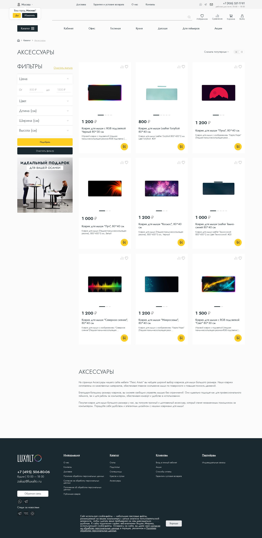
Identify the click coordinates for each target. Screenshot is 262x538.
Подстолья (114, 467)
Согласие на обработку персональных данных (81, 481)
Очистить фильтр (45, 151)
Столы (113, 462)
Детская (162, 28)
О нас (135, 4)
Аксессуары (115, 480)
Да (16, 15)
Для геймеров (191, 28)
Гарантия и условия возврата (109, 4)
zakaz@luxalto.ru (29, 481)
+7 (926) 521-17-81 (234, 3)
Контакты (150, 4)
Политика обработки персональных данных (84, 476)
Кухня (139, 28)
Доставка (81, 4)
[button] (81, 52)
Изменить (30, 15)
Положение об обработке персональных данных (82, 488)
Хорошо (174, 523)
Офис (92, 28)
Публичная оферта (72, 493)
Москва (26, 5)
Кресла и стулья (117, 476)
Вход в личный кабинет (166, 462)
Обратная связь (33, 493)
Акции (218, 28)
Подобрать (45, 142)
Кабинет (68, 28)
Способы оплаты (163, 471)
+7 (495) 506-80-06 (33, 472)
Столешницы (116, 471)
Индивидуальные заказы (213, 462)
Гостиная (115, 28)
